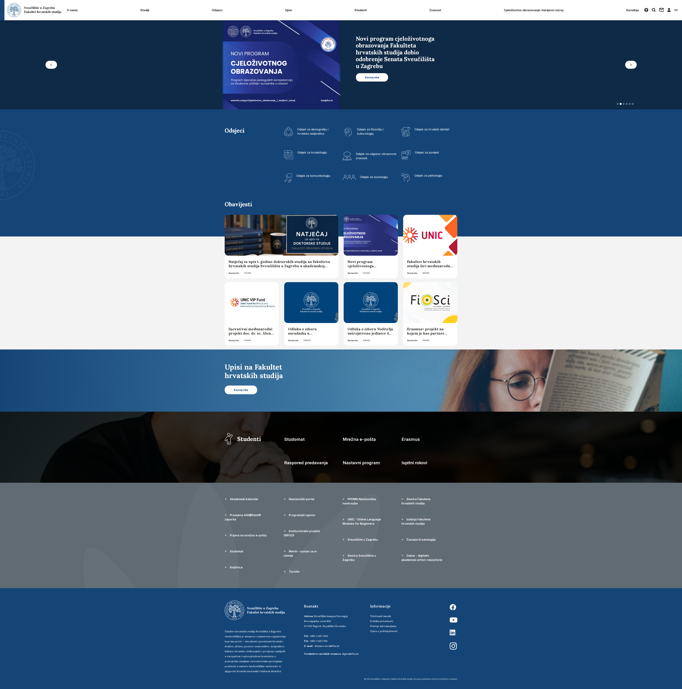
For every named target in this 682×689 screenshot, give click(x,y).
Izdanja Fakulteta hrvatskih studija (416, 521)
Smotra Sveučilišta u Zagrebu (359, 558)
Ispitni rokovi (414, 462)
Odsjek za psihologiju (428, 175)
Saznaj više (234, 273)
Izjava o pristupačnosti (383, 631)
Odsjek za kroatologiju (312, 152)
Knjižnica (236, 567)
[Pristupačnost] (646, 10)
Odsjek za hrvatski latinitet (432, 129)
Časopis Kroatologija (421, 539)
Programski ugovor (301, 515)
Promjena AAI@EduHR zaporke (243, 517)
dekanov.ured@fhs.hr (327, 646)
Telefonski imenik (380, 616)
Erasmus (411, 439)
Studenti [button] (360, 10)
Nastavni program (361, 462)
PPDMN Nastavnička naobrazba (359, 501)
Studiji (144, 10)
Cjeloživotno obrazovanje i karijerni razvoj (533, 10)
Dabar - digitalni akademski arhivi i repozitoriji (421, 558)
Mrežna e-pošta (359, 439)
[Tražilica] (654, 10)
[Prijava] (669, 10)
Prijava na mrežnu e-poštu (248, 535)
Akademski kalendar (243, 499)
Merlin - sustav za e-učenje (300, 553)
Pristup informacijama (383, 626)
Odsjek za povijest (427, 152)
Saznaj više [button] (372, 70)
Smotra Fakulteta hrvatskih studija (416, 501)
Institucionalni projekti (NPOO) (302, 533)
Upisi (288, 10)
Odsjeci (217, 10)
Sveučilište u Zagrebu (362, 539)
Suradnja (632, 10)
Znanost (435, 10)
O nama (72, 10)
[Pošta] (661, 10)
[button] (51, 64)
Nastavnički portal (301, 499)
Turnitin (294, 571)
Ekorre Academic (449, 679)
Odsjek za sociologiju (374, 177)
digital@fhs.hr (350, 653)
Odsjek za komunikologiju (313, 175)
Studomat (294, 439)
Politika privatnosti (381, 621)
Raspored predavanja (306, 462)
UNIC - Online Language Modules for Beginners (361, 521)
